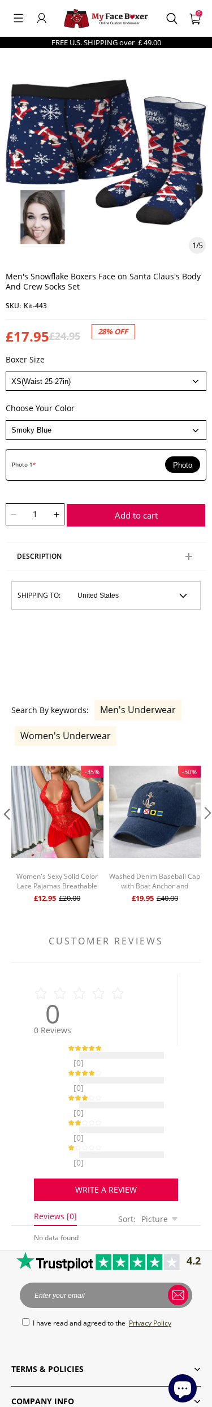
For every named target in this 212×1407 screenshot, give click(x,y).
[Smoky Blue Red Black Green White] (106, 429)
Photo (182, 465)
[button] (18, 18)
